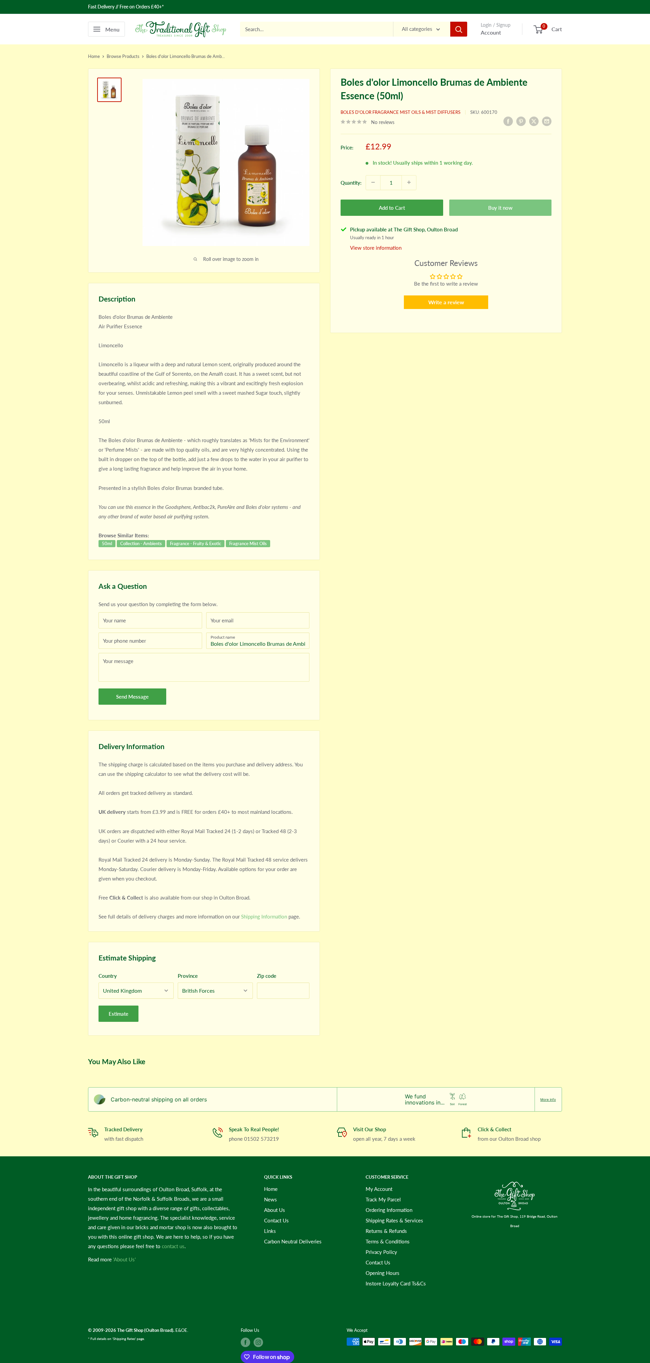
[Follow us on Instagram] (258, 1342)
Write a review (446, 301)
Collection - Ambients (141, 543)
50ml (107, 543)
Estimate (118, 1014)
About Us (274, 1210)
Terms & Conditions (388, 1241)
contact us (173, 1246)
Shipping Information (264, 916)
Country (108, 976)
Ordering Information (389, 1210)
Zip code (266, 976)
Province (188, 976)
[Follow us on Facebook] (245, 1342)
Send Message (132, 697)
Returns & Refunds (386, 1231)
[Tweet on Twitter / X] (534, 121)
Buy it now (500, 207)
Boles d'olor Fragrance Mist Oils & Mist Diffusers (400, 112)
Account (491, 32)
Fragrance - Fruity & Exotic (195, 543)
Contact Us (276, 1220)
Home (94, 56)
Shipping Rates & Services (394, 1220)
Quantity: (351, 182)
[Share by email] (546, 121)
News (270, 1199)
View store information (376, 247)
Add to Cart (392, 207)
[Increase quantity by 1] (409, 182)
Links (270, 1231)
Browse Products (123, 56)
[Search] (458, 29)
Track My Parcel (383, 1199)
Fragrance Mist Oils (248, 543)
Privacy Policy (381, 1252)
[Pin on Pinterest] (521, 121)
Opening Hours (382, 1273)
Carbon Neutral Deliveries (293, 1241)
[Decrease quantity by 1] (373, 182)
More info (548, 1099)
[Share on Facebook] (508, 121)
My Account (379, 1189)
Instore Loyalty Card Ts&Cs (396, 1283)
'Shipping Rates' (124, 1339)
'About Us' (124, 1259)
